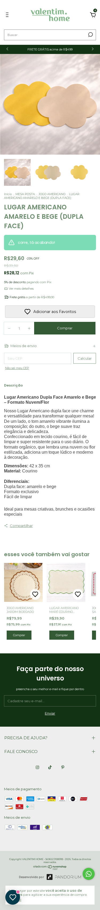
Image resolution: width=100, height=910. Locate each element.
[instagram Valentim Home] (37, 767)
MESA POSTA (25, 194)
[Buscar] (90, 35)
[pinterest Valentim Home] (63, 767)
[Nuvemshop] (50, 869)
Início (8, 194)
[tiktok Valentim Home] (50, 767)
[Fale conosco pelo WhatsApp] (89, 874)
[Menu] (8, 15)
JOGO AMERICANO (52, 194)
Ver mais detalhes (21, 288)
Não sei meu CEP (17, 368)
